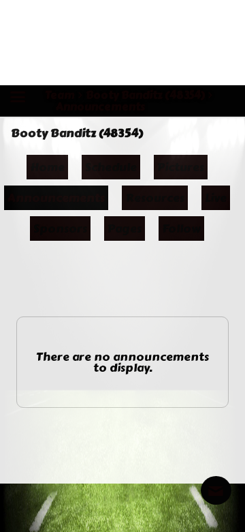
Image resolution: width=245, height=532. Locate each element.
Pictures (180, 167)
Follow (181, 228)
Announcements (56, 198)
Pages (125, 228)
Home (47, 167)
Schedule (111, 167)
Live (216, 198)
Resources (154, 198)
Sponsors (60, 228)
